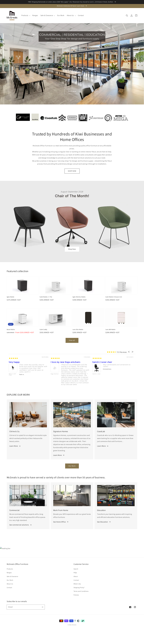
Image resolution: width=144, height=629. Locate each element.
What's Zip (77, 584)
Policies (76, 595)
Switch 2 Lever (96, 374)
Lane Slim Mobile (78, 329)
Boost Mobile (11, 329)
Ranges (9, 573)
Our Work (72, 466)
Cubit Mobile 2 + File (46, 297)
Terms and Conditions (81, 591)
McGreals (74, 625)
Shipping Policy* (79, 587)
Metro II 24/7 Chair (12, 374)
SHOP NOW (72, 91)
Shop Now (72, 249)
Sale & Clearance (12, 576)
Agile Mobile (10, 297)
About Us (10, 584)
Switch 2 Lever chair (102, 362)
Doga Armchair (55, 374)
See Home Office (59, 522)
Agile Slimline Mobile (79, 297)
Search (76, 569)
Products (10, 569)
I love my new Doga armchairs (65, 362)
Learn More (13, 446)
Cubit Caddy (43, 329)
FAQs (75, 573)
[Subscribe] (42, 607)
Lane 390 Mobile (110, 329)
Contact (9, 587)
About (76, 576)
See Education (102, 522)
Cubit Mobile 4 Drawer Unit (113, 297)
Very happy (14, 362)
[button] (25, 15)
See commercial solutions (19, 525)
